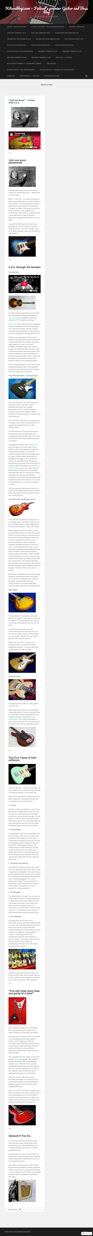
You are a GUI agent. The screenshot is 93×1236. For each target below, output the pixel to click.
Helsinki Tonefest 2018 (47, 51)
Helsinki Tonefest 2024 (41, 57)
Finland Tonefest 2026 (40, 33)
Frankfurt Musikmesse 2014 (19, 39)
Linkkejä (11, 76)
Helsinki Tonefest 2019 (72, 51)
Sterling (20, 719)
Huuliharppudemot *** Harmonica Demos (24, 63)
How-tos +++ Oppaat (64, 57)
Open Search (86, 76)
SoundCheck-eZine (51, 76)
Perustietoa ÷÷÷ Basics (29, 76)
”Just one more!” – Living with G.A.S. (21, 101)
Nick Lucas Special (15, 318)
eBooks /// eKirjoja (77, 27)
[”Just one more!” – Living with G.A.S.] (25, 117)
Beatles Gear (33, 445)
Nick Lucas (12, 324)
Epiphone (12, 719)
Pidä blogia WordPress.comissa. (18, 1231)
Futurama (33, 480)
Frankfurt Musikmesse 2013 (67, 33)
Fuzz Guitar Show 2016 (16, 45)
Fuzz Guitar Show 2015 (73, 39)
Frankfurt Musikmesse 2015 (48, 39)
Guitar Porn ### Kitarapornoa (20, 51)
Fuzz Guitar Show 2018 (40, 45)
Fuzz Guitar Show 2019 (64, 45)
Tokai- (24, 642)
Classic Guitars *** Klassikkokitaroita (47, 27)
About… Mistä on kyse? (16, 27)
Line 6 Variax (18, 1059)
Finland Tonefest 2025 (16, 33)
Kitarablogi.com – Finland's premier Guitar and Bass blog (46, 10)
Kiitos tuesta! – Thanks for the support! (57, 70)
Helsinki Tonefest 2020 (17, 57)
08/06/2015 (14, 1209)
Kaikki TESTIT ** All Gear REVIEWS (21, 70)
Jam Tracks (51, 63)
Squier (32, 717)
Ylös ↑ (85, 1231)
